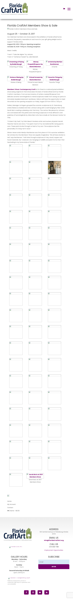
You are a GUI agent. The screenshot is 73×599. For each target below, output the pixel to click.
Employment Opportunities (54, 550)
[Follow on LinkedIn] (46, 592)
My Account (11, 504)
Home (9, 501)
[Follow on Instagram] (33, 592)
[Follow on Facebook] (26, 592)
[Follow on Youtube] (40, 592)
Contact (10, 508)
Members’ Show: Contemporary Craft (21, 89)
